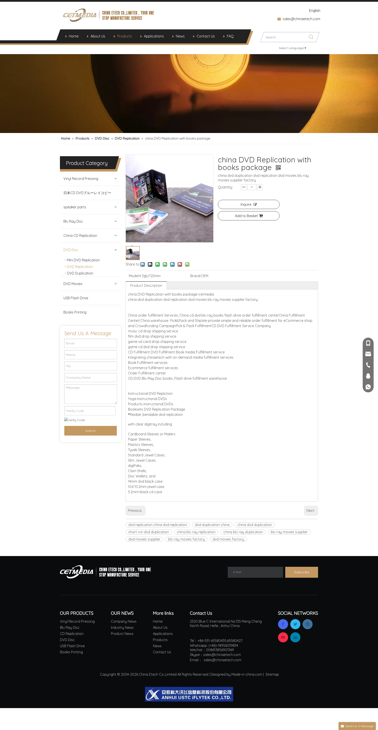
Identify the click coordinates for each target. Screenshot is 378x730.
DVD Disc (70, 250)
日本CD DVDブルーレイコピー (87, 193)
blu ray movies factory (186, 539)
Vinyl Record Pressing (80, 178)
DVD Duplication (80, 273)
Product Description (146, 285)
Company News (123, 621)
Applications (154, 36)
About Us (98, 36)
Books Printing (74, 312)
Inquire (246, 204)
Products (124, 36)
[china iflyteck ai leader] (189, 694)
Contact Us (206, 36)
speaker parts (74, 207)
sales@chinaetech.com (301, 19)
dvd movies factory (228, 539)
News (180, 36)
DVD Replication (80, 266)
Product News (122, 633)
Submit (91, 431)
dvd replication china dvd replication (157, 525)
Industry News (122, 627)
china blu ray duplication (243, 532)
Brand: (195, 276)
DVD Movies (72, 284)
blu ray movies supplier (289, 532)
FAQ (230, 36)
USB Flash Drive (75, 298)
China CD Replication (80, 235)
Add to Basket (246, 216)
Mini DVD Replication (83, 260)
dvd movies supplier (144, 539)
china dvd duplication (254, 525)
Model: (134, 276)
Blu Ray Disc (73, 221)
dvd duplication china (212, 525)
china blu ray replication (196, 532)
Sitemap (272, 674)
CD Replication (72, 633)
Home (74, 36)
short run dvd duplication (148, 532)
